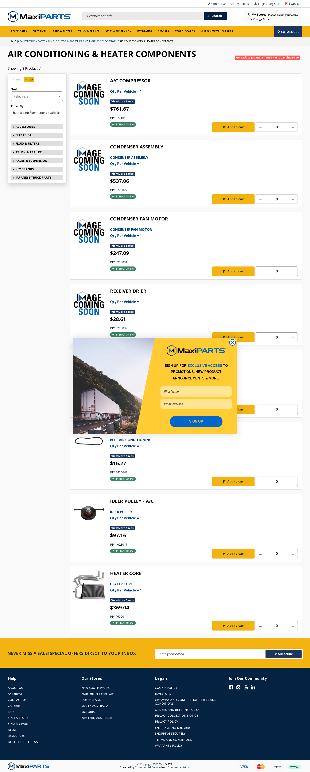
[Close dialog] (232, 342)
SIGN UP (196, 421)
